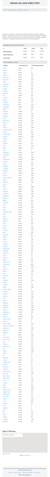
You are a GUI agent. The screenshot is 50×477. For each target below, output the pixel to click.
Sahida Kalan (6, 264)
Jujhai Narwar (6, 159)
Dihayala (5, 280)
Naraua (5, 180)
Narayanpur (6, 84)
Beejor (4, 278)
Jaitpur (5, 157)
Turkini (4, 282)
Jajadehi (5, 70)
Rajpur (4, 287)
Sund (4, 209)
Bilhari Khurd (6, 378)
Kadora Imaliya (7, 323)
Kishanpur (5, 116)
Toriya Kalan (6, 346)
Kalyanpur (5, 250)
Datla (4, 223)
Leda (4, 341)
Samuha (5, 316)
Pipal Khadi (6, 77)
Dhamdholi (5, 193)
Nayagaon (5, 170)
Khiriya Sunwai (6, 134)
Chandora (5, 314)
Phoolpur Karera (7, 289)
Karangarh (5, 234)
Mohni (4, 82)
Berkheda (5, 303)
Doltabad (5, 111)
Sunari (4, 266)
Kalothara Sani (6, 371)
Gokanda (5, 275)
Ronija (4, 351)
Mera (4, 216)
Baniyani (5, 241)
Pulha (4, 205)
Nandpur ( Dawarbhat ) (9, 325)
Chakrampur (6, 104)
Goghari (5, 398)
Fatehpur (5, 296)
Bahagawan (6, 196)
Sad (4, 348)
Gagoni (5, 225)
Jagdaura (5, 408)
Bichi (4, 232)
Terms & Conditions (27, 472)
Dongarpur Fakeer (7, 129)
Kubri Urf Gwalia (7, 177)
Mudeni (5, 200)
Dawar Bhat (6, 328)
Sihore (4, 207)
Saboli (4, 214)
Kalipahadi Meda (7, 211)
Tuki (4, 95)
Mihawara (5, 246)
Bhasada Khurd (7, 389)
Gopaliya (5, 97)
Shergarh (5, 102)
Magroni (5, 123)
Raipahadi (5, 357)
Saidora (5, 387)
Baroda (5, 237)
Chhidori (5, 257)
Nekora (5, 353)
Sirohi (4, 184)
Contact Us (37, 472)
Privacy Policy (17, 472)
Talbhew (5, 417)
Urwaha (5, 88)
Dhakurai (5, 344)
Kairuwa (5, 127)
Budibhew (5, 421)
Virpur (4, 414)
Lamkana (5, 369)
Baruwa (5, 198)
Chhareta (5, 403)
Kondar (5, 164)
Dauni (4, 273)
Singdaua (5, 332)
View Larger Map (6, 453)
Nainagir (5, 294)
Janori (4, 401)
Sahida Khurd (6, 262)
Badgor (5, 259)
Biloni (4, 148)
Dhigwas (5, 136)
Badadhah (5, 166)
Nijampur (5, 75)
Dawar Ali (5, 182)
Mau (4, 410)
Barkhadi (5, 91)
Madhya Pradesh (12, 10)
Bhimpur (5, 100)
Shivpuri (20, 10)
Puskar (4, 405)
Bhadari (5, 109)
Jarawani (5, 243)
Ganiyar (5, 175)
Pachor (5, 255)
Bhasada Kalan (6, 392)
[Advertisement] (25, 22)
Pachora (5, 321)
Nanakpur (5, 93)
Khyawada (5, 79)
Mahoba (5, 218)
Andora (5, 360)
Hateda (5, 239)
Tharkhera (5, 168)
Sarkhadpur (6, 152)
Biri (4, 355)
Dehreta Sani (6, 248)
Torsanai (5, 382)
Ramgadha (5, 305)
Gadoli (4, 125)
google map (27, 455)
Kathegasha (6, 107)
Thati (4, 145)
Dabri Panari (6, 394)
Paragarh (5, 143)
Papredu (5, 268)
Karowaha (5, 202)
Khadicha (5, 291)
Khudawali (5, 419)
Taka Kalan (6, 396)
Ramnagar (5, 307)
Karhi (4, 186)
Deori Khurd (6, 120)
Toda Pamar (6, 337)
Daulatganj (5, 154)
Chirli (4, 335)
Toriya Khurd (6, 339)
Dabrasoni (5, 253)
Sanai (4, 380)
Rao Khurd (5, 367)
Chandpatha (6, 312)
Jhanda (5, 310)
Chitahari (5, 284)
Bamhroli (5, 330)
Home (5, 10)
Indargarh (5, 191)
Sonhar (5, 173)
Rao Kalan (5, 373)
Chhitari (5, 189)
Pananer (5, 132)
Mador (4, 385)
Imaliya (5, 141)
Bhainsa (5, 271)
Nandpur (5, 161)
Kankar (4, 227)
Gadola (5, 72)
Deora (4, 118)
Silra (4, 298)
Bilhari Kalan (6, 376)
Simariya (5, 139)
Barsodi (5, 300)
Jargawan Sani (7, 362)
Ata (4, 412)
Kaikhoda (5, 221)
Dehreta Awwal (7, 319)
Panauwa (5, 364)
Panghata (5, 113)
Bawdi (4, 68)
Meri (4, 150)
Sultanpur (5, 86)
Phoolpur (5, 230)
